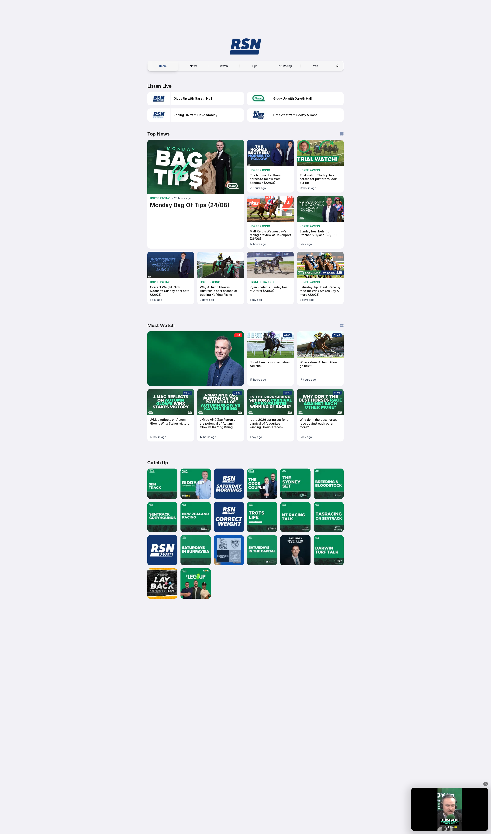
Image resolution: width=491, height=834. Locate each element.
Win (315, 65)
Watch (224, 65)
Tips (254, 65)
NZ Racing (285, 65)
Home (163, 65)
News (193, 65)
